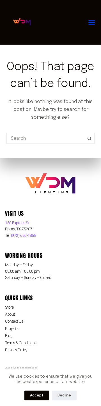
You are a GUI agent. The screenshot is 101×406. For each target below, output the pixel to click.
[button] (91, 22)
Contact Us (14, 321)
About (10, 314)
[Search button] (89, 138)
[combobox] (45, 138)
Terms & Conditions (20, 343)
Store (9, 307)
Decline (64, 395)
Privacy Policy (16, 350)
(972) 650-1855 (23, 235)
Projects (11, 328)
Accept (36, 395)
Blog (8, 335)
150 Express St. (17, 223)
